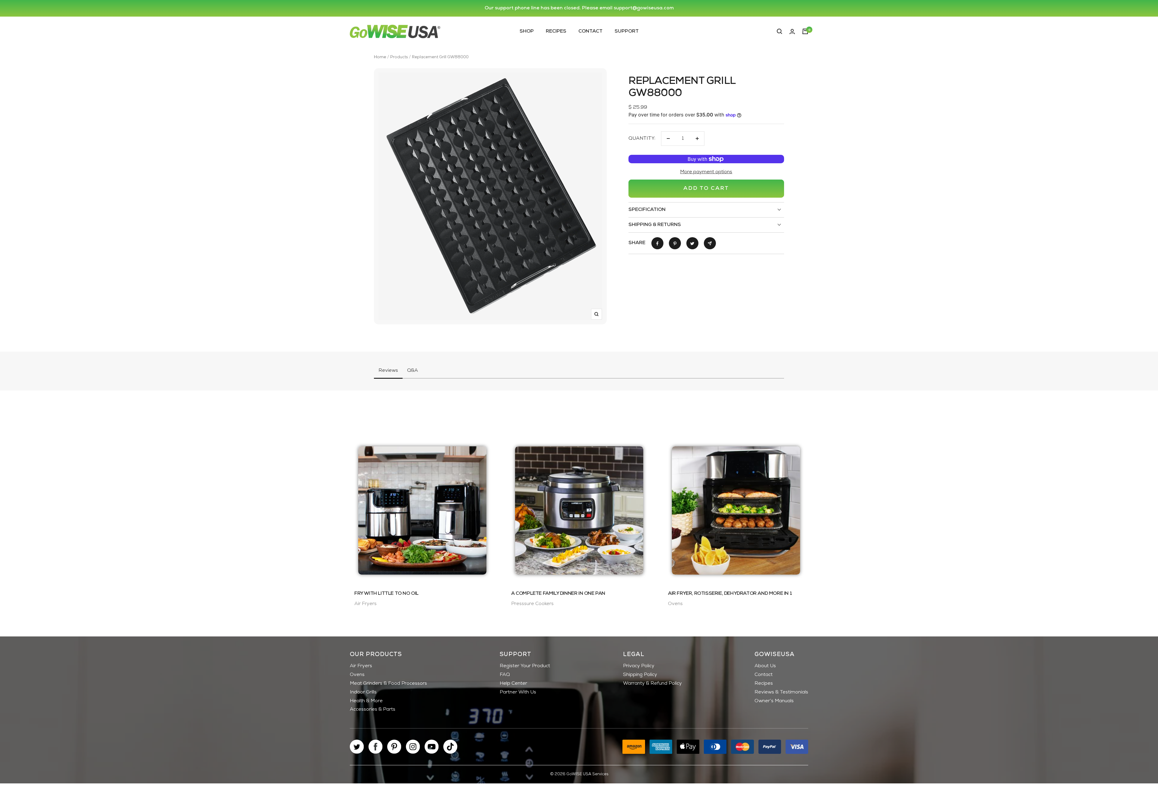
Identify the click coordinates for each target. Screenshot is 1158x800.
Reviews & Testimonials (781, 692)
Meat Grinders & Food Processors (388, 683)
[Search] (779, 31)
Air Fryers (361, 666)
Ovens (357, 674)
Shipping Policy (640, 674)
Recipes (556, 31)
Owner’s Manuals (774, 701)
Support (627, 31)
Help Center (513, 683)
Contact (590, 31)
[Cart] (805, 31)
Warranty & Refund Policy (652, 683)
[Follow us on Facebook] (376, 747)
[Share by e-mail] (710, 243)
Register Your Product (525, 666)
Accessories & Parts (372, 709)
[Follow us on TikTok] (450, 747)
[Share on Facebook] (657, 243)
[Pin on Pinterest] (675, 243)
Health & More (366, 701)
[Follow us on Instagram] (413, 747)
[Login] (792, 31)
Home (380, 57)
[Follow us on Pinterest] (394, 747)
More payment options (706, 172)
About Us (765, 666)
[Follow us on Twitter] (357, 747)
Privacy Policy (638, 666)
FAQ (505, 674)
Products (399, 57)
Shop (527, 31)
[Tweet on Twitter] (692, 243)
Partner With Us (518, 692)
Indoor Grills (363, 692)
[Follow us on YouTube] (432, 747)
